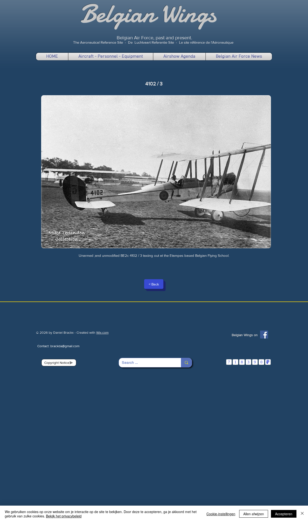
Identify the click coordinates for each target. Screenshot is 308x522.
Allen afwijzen (253, 513)
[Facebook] (264, 335)
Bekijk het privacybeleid (64, 516)
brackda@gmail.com (64, 346)
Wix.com (102, 332)
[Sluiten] (302, 513)
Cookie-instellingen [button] (220, 513)
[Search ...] (186, 362)
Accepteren (283, 513)
